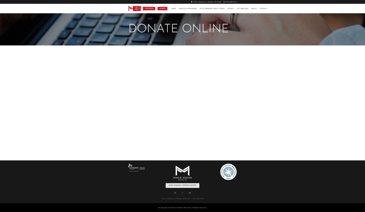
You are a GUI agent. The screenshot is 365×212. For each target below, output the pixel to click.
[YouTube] (190, 193)
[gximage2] (228, 172)
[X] (183, 193)
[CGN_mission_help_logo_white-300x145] (136, 168)
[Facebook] (175, 193)
